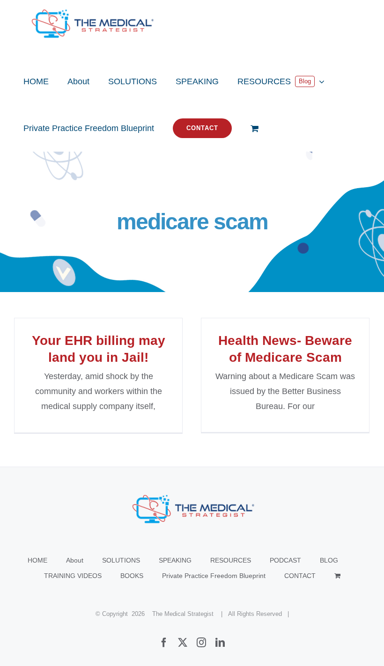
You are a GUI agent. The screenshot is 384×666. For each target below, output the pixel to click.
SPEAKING (175, 560)
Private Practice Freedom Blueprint (214, 575)
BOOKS (131, 575)
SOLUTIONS (121, 560)
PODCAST (285, 560)
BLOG (329, 560)
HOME (37, 560)
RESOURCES (230, 560)
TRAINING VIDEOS (73, 575)
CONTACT (300, 575)
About (74, 560)
